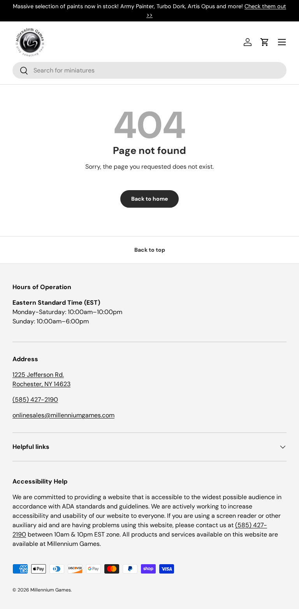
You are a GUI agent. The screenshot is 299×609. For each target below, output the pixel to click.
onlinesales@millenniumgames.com (63, 415)
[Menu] (281, 42)
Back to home (149, 198)
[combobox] (149, 70)
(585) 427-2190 (35, 399)
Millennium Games (50, 590)
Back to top (149, 249)
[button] (264, 42)
